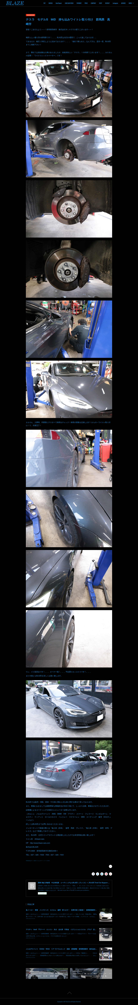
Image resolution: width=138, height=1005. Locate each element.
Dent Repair (59, 3)
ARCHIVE (123, 3)
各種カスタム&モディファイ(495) (41, 860)
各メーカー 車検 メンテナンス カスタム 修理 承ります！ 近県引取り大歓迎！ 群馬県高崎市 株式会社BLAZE (67, 910)
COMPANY (93, 3)
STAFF (100, 3)
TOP (44, 3)
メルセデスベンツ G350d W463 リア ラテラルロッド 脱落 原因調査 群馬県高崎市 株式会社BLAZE (63, 949)
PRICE (86, 3)
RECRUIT (107, 3)
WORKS (51, 3)
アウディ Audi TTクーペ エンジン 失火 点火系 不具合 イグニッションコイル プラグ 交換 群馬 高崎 (65, 929)
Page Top (69, 993)
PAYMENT (79, 3)
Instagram (115, 3)
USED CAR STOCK (69, 3)
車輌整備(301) (29, 860)
